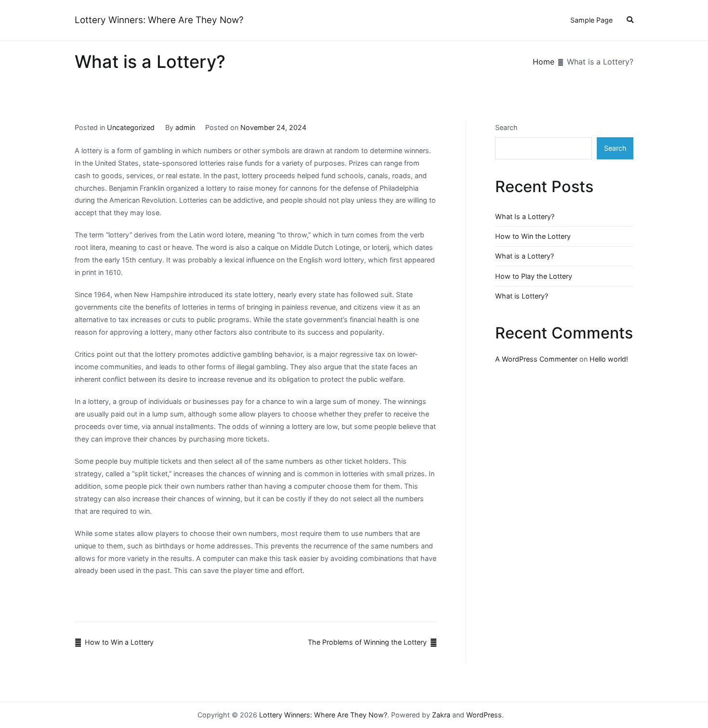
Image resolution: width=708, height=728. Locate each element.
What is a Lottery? (524, 256)
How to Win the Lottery (533, 236)
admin (185, 127)
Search (506, 127)
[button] (630, 20)
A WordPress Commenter (536, 359)
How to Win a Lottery (119, 642)
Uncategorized (131, 127)
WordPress (484, 715)
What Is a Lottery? (524, 216)
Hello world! (609, 359)
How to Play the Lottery (533, 276)
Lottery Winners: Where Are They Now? (159, 20)
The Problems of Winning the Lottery (367, 642)
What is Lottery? (521, 296)
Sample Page (591, 20)
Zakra (441, 715)
